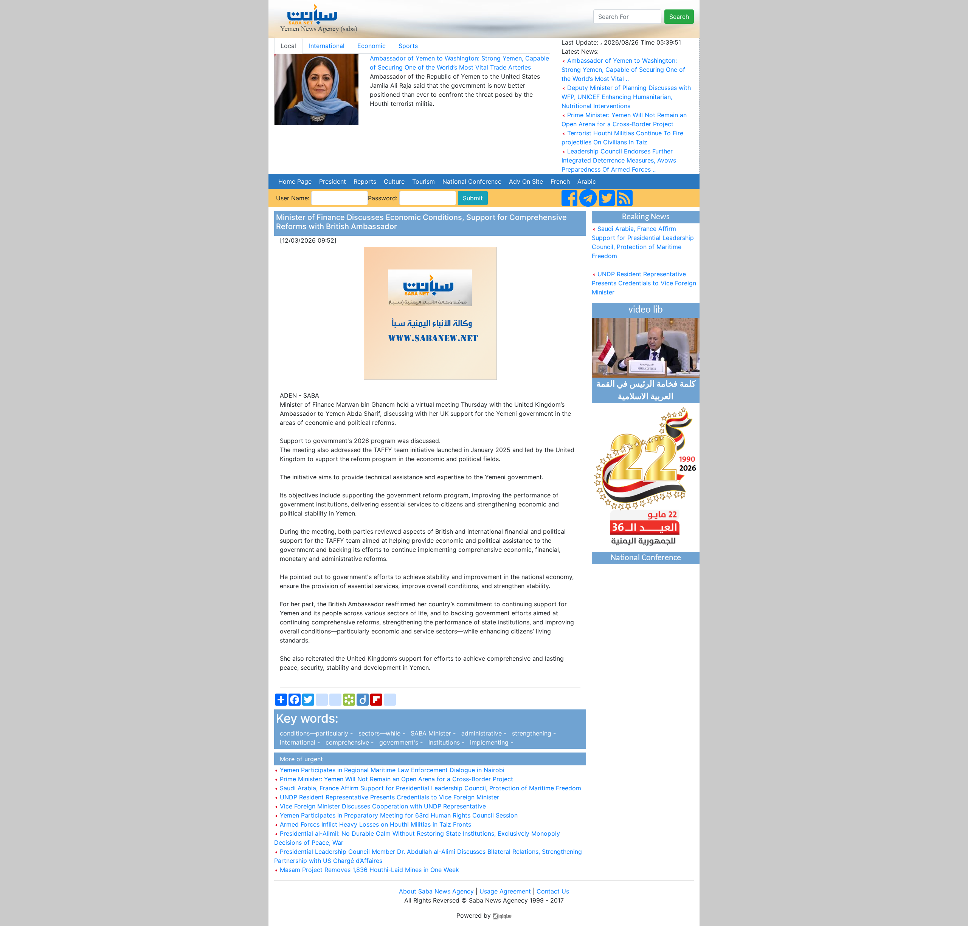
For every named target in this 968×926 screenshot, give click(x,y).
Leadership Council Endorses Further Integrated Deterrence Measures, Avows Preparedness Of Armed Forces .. (619, 160)
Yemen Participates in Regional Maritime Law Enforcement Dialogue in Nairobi (391, 770)
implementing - (489, 742)
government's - (400, 742)
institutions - (445, 742)
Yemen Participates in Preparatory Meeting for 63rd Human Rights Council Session (398, 815)
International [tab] (326, 46)
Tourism (423, 181)
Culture (394, 181)
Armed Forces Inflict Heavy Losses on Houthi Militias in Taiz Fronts (374, 824)
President (332, 181)
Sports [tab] (408, 46)
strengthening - (532, 733)
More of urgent (299, 759)
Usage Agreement (505, 891)
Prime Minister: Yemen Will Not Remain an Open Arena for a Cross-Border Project (395, 779)
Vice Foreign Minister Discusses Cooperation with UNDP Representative (382, 806)
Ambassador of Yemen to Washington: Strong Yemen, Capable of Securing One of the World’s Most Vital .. (623, 69)
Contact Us (553, 891)
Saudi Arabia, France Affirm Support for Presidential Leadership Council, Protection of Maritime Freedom (429, 788)
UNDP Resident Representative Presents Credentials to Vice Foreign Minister (388, 797)
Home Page (295, 181)
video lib (645, 310)
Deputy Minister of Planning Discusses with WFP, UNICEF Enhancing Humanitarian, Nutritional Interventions (626, 97)
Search (679, 16)
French (560, 181)
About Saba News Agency (437, 891)
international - (299, 742)
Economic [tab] (371, 46)
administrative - (483, 733)
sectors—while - (381, 733)
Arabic (587, 181)
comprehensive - (348, 742)
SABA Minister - (432, 733)
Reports (365, 181)
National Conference (472, 181)
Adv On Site (526, 181)
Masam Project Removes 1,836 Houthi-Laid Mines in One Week (368, 869)
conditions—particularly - (315, 733)
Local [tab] (288, 46)
